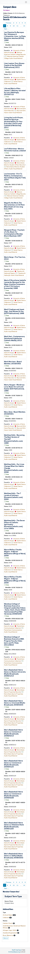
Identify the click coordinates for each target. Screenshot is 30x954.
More (5, 938)
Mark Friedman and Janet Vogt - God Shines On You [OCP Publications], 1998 (14, 311)
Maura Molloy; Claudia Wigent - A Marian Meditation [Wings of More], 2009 (15, 552)
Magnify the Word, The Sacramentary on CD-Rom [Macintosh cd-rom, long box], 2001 (14, 206)
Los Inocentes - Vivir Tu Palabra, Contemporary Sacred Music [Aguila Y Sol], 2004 (15, 176)
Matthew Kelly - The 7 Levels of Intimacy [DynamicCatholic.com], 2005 (13, 496)
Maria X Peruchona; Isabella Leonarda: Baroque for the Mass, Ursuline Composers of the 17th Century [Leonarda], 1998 (15, 284)
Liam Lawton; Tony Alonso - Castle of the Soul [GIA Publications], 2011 (14, 65)
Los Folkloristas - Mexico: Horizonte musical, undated (15, 149)
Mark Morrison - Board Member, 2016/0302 (13, 362)
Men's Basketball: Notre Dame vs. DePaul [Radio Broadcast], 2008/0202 (13, 855)
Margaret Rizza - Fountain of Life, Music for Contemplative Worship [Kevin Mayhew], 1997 (14, 233)
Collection (6, 917)
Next (6, 29)
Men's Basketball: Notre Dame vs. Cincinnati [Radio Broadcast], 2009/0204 (14, 703)
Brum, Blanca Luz (8, 935)
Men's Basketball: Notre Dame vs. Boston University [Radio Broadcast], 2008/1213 (15, 673)
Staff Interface (16, 950)
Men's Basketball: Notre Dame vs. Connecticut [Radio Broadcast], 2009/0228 (13, 795)
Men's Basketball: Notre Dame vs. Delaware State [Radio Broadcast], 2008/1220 (14, 825)
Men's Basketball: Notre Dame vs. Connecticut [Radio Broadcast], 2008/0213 (13, 733)
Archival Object (8, 915)
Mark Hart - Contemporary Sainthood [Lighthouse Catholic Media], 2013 (14, 338)
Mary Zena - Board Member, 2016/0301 (15, 413)
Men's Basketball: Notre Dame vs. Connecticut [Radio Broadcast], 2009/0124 (13, 764)
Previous (7, 23)
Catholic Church (8, 923)
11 (17, 26)
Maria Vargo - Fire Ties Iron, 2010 (14, 258)
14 (24, 26)
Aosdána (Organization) (10, 933)
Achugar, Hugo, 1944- (10, 930)
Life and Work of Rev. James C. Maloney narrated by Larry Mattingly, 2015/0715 (15, 91)
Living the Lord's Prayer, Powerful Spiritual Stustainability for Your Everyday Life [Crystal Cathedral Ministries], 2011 (13, 122)
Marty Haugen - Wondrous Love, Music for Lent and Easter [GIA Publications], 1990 (14, 388)
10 (14, 26)
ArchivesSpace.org (14, 952)
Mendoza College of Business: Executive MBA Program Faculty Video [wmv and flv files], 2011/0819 (14, 641)
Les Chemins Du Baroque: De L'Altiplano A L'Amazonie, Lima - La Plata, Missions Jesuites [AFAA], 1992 (15, 36)
